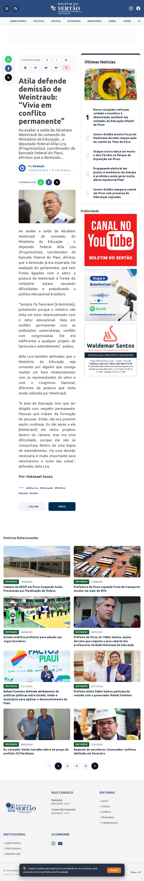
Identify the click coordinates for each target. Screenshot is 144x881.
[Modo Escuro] (66, 60)
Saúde (127, 21)
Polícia (56, 21)
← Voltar (32, 506)
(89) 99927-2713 (60, 813)
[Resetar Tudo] (66, 68)
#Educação (46, 488)
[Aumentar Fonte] (47, 60)
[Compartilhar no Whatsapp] (8, 59)
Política (38, 21)
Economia (74, 21)
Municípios (95, 21)
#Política (60, 488)
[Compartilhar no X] (8, 77)
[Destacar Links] (35, 68)
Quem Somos (18, 21)
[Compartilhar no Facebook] (8, 68)
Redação (38, 166)
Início (62, 506)
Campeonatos (110, 822)
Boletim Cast (13, 853)
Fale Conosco (13, 848)
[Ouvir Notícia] (56, 68)
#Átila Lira (32, 488)
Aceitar (114, 870)
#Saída (34, 493)
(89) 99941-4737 (60, 803)
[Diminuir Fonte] (56, 60)
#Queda (23, 493)
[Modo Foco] (46, 68)
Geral (112, 21)
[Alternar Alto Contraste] (25, 68)
